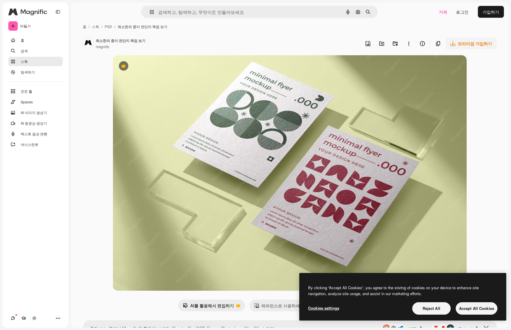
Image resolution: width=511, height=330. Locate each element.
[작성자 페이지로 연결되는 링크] (88, 43)
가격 (443, 12)
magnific (102, 46)
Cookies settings (323, 308)
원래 (147, 67)
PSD (108, 26)
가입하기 (491, 12)
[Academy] (23, 318)
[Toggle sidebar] (58, 12)
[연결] (13, 318)
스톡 (95, 26)
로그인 (462, 12)
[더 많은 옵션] (409, 43)
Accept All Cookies (476, 308)
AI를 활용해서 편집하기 (208, 307)
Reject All (431, 308)
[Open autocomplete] (149, 12)
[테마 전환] (34, 318)
